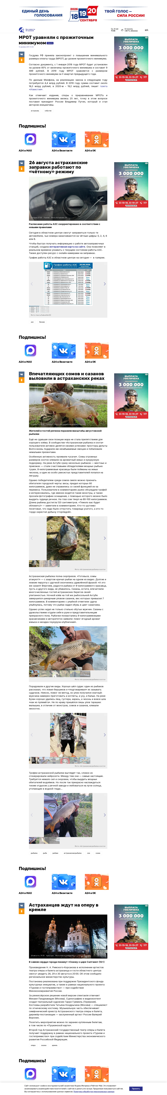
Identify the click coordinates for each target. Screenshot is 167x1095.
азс (32, 322)
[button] (104, 283)
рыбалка (34, 853)
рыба (45, 853)
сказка (43, 1045)
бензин (42, 322)
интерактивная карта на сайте (67, 246)
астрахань (35, 111)
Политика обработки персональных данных (94, 1092)
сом (88, 853)
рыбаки (55, 853)
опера (33, 1045)
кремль (54, 1045)
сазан (98, 853)
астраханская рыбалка (72, 853)
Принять (136, 1089)
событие (48, 111)
